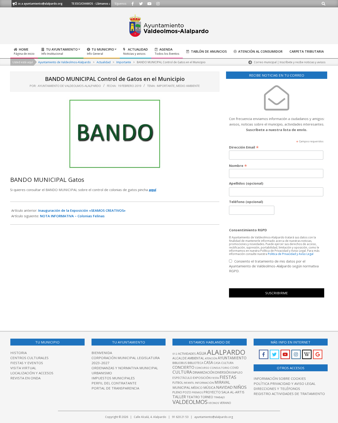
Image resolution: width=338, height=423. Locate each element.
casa (208, 362)
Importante (166, 86)
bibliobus (179, 363)
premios (197, 392)
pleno (177, 392)
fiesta (215, 378)
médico (197, 388)
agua (201, 353)
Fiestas (228, 377)
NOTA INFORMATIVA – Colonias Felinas (72, 216)
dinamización (204, 372)
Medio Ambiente (188, 86)
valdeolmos (190, 402)
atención (211, 358)
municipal (181, 387)
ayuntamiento (232, 357)
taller (179, 396)
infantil (189, 382)
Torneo (207, 397)
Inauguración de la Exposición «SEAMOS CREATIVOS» (82, 210)
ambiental (195, 358)
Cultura (182, 372)
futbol (177, 382)
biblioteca (195, 363)
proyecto (212, 392)
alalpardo (226, 352)
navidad (224, 387)
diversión (223, 372)
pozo (187, 392)
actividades (187, 354)
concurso (202, 367)
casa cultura (224, 363)
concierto (183, 367)
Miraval (222, 382)
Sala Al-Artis (232, 392)
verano (225, 403)
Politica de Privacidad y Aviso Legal (290, 254)
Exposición (202, 378)
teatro (193, 396)
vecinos (213, 403)
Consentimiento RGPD (248, 230)
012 (174, 353)
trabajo (219, 397)
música (209, 387)
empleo (237, 372)
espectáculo (182, 378)
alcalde (179, 358)
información (204, 382)
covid (234, 368)
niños (239, 387)
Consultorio (219, 367)
